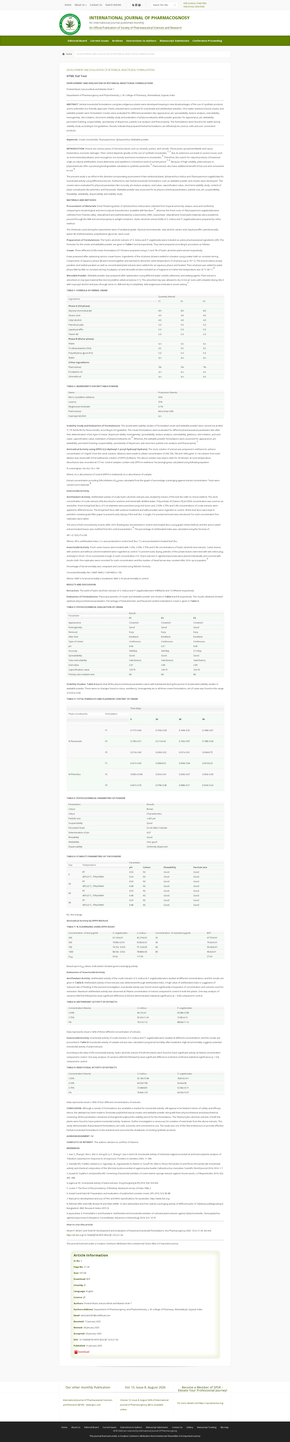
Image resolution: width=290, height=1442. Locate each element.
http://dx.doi (73, 1234)
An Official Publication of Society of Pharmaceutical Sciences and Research (135, 28)
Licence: (78, 1297)
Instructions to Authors (131, 1427)
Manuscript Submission (157, 1427)
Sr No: (77, 1260)
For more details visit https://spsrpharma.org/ (200, 1403)
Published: (80, 1345)
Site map (224, 1427)
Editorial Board (91, 1427)
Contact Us (177, 1427)
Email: (77, 1315)
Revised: (78, 1327)
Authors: (79, 1303)
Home (69, 53)
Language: (80, 1291)
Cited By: (79, 1285)
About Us (75, 1427)
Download (83, 1351)
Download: (80, 1278)
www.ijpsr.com (93, 1404)
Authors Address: (83, 1309)
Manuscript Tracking (206, 1427)
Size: (76, 1272)
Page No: (79, 1266)
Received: (79, 1321)
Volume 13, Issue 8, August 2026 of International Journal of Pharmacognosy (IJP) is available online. (144, 1405)
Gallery (189, 1427)
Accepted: (79, 1333)
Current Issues (109, 1427)
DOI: (76, 1339)
